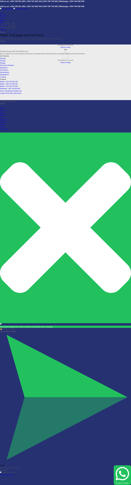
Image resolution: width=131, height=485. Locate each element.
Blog (1, 117)
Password (4, 470)
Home (2, 13)
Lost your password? (7, 475)
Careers (2, 124)
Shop (2, 18)
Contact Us (4, 120)
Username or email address (10, 468)
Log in (14, 472)
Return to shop (65, 47)
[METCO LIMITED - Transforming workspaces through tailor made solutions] (13, 9)
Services (3, 115)
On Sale (3, 122)
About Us (3, 16)
